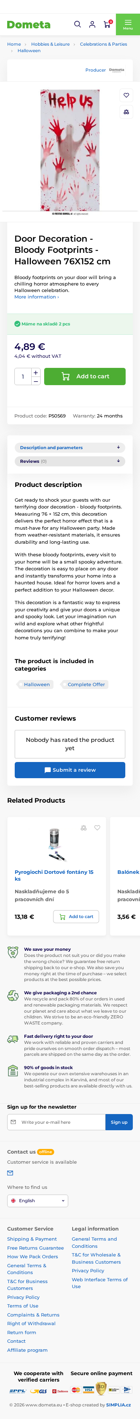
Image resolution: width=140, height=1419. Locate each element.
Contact (16, 1341)
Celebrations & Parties (103, 44)
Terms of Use (22, 1306)
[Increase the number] (36, 372)
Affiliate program (27, 1350)
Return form (21, 1332)
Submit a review (73, 770)
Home (14, 44)
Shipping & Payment (32, 1239)
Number (23, 376)
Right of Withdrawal (31, 1323)
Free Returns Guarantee (35, 1248)
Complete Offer (86, 684)
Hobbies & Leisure (50, 44)
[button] (78, 24)
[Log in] (92, 24)
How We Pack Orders (32, 1256)
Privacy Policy (23, 1297)
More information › (36, 297)
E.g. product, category (50, 61)
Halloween (29, 50)
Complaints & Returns (33, 1315)
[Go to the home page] (28, 24)
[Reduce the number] (36, 381)
